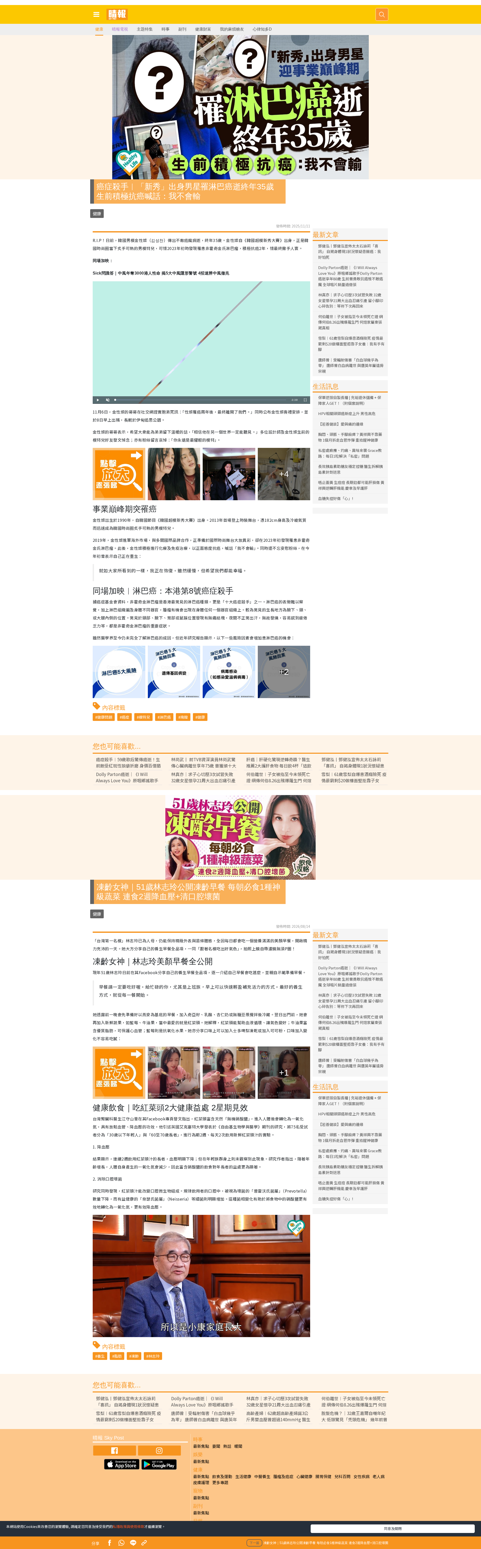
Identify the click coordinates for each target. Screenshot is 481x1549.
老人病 (379, 1476)
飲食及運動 (222, 1476)
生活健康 (243, 1476)
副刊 (182, 29)
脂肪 (118, 1356)
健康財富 (203, 29)
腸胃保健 (323, 1476)
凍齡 (135, 1356)
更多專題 (220, 1482)
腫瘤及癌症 (283, 1476)
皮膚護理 (201, 1482)
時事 (166, 29)
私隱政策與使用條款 (128, 1526)
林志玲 (154, 1356)
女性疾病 (361, 1476)
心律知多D (262, 29)
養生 (101, 1356)
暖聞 (238, 1446)
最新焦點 (201, 1446)
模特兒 (144, 717)
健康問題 (104, 717)
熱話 (227, 1446)
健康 (99, 29)
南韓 (184, 717)
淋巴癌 (165, 717)
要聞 (216, 1446)
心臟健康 (304, 1476)
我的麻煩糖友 (232, 29)
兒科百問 (342, 1476)
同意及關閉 (393, 1528)
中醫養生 (262, 1476)
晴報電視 (120, 29)
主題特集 (145, 29)
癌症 (125, 717)
